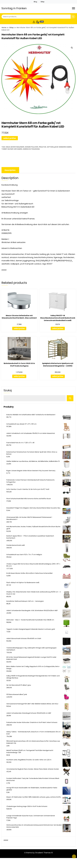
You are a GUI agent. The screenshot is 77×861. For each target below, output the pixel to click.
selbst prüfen (9, 138)
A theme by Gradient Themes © (38, 852)
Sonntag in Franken (14, 8)
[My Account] (34, 21)
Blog (35, 2)
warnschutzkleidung (31, 149)
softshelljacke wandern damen (59, 147)
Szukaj (8, 390)
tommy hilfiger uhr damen (12, 149)
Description (10, 170)
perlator (42, 147)
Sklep (42, 2)
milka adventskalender (15, 147)
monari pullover (31, 147)
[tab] (10, 170)
